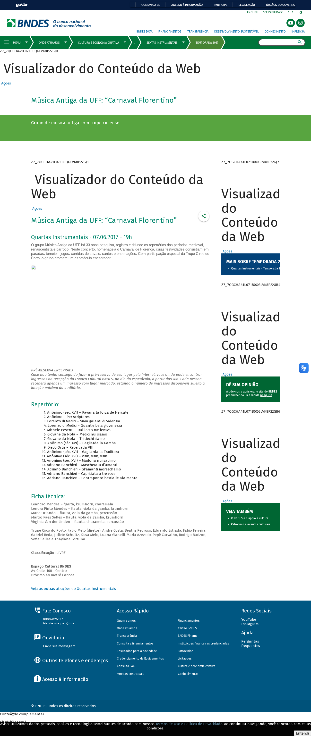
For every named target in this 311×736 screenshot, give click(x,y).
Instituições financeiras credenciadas (203, 643)
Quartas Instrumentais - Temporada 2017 (257, 268)
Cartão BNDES (187, 628)
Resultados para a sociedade (137, 651)
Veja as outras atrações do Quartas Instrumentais (73, 588)
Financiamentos (169, 31)
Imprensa (298, 31)
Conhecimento (275, 31)
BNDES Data (145, 31)
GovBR (22, 5)
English (252, 12)
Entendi (302, 733)
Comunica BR (150, 4)
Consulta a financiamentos (135, 643)
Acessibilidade (273, 12)
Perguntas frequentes (250, 643)
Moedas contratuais (130, 674)
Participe (220, 4)
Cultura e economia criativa (196, 666)
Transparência (197, 31)
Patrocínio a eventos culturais (250, 524)
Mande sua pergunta (58, 623)
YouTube (248, 619)
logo (49, 23)
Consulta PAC (126, 666)
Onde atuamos (127, 628)
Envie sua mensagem (59, 646)
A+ (290, 12)
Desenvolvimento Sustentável (236, 31)
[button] (5, 83)
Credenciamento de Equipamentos (140, 658)
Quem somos (126, 620)
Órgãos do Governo (280, 4)
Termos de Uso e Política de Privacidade (189, 724)
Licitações (185, 658)
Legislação (247, 4)
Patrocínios (185, 651)
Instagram (250, 624)
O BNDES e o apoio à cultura (249, 518)
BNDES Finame (188, 635)
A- (293, 12)
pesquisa (266, 395)
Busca (254, 42)
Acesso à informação (187, 4)
